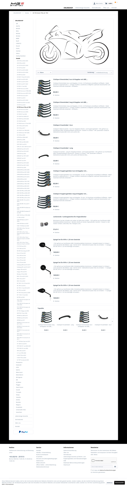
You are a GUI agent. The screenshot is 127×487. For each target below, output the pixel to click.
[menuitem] (98, 3)
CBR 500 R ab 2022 (21, 153)
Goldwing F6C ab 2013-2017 (23, 267)
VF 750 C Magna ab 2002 (23, 311)
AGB (65, 460)
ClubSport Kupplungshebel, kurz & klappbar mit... (70, 171)
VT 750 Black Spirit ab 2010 (23, 341)
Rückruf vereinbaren (42, 454)
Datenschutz (40, 460)
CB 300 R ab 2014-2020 (22, 72)
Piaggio (18, 385)
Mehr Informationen (8, 484)
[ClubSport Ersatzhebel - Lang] (44, 156)
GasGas (18, 51)
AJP (17, 23)
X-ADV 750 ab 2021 (21, 355)
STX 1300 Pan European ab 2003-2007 (23, 307)
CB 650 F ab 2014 (21, 98)
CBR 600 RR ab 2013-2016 (23, 177)
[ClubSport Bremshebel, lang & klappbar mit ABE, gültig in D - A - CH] (44, 110)
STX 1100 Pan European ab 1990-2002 (23, 300)
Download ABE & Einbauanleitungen (74, 463)
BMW (17, 38)
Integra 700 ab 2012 (22, 269)
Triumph (18, 392)
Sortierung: (91, 72)
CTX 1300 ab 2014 (21, 248)
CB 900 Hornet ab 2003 (22, 112)
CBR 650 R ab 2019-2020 (23, 163)
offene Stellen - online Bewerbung (46, 465)
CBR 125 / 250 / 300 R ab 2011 (24, 146)
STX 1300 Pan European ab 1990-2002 (23, 304)
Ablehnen (109, 482)
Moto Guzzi (19, 372)
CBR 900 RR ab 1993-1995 (23, 181)
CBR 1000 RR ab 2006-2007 (23, 193)
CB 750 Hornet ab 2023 (22, 109)
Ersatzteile (19, 407)
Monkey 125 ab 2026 (22, 274)
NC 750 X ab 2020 (21, 290)
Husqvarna (19, 362)
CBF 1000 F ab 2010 (21, 144)
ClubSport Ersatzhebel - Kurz (63, 125)
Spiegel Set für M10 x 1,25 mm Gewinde (66, 239)
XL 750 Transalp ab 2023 (23, 360)
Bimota (18, 33)
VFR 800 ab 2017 (21, 320)
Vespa (18, 395)
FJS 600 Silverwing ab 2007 (23, 251)
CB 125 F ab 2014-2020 (22, 70)
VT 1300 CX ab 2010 (22, 343)
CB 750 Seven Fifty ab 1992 (24, 107)
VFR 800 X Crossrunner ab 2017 (23, 330)
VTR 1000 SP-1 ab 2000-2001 (24, 346)
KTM (17, 367)
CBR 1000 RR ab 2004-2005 (23, 190)
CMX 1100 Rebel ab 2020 (23, 226)
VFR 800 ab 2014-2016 (22, 318)
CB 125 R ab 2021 (21, 67)
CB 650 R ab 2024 (21, 105)
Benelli (18, 28)
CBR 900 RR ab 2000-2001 (23, 186)
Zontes (18, 400)
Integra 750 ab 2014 (22, 271)
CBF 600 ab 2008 (21, 139)
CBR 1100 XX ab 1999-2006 (23, 215)
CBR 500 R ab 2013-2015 (23, 149)
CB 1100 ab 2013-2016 (22, 125)
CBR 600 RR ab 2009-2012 (23, 174)
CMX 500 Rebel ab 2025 (22, 223)
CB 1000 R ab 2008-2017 (23, 116)
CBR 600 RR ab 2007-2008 (23, 172)
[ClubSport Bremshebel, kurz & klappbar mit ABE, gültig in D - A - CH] (44, 87)
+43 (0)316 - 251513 (16, 457)
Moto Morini (19, 375)
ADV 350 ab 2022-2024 (22, 61)
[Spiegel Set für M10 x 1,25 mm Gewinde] (44, 247)
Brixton (18, 36)
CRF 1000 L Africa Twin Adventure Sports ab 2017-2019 (23, 233)
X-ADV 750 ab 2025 (21, 357)
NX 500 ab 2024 (21, 297)
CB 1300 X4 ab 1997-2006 (23, 132)
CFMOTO (18, 43)
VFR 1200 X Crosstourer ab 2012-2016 (23, 334)
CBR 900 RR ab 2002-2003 (23, 188)
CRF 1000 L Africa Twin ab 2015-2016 (23, 228)
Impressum (67, 465)
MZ (17, 380)
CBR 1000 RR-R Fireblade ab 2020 (23, 208)
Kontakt (17, 426)
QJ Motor (18, 382)
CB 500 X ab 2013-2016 (22, 81)
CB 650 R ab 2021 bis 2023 (23, 102)
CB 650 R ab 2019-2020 (22, 100)
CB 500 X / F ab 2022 (22, 86)
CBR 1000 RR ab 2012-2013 (23, 197)
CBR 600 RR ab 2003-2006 (23, 170)
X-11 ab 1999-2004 (21, 353)
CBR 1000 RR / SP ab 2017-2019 (23, 204)
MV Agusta (19, 377)
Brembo (18, 402)
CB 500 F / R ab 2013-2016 (23, 77)
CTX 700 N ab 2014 (21, 246)
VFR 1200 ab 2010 (21, 350)
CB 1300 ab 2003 (21, 135)
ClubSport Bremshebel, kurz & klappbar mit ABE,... (70, 79)
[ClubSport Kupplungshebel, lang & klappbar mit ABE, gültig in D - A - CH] (44, 202)
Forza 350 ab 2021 (21, 258)
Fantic (18, 48)
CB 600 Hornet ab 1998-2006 (24, 91)
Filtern (41, 72)
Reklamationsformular (42, 467)
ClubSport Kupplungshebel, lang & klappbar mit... (70, 194)
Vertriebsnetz (19, 419)
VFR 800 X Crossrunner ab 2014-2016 (23, 327)
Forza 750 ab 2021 (21, 260)
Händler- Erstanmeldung (43, 452)
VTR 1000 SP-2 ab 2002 (22, 348)
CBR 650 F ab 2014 (21, 160)
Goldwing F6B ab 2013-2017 (23, 264)
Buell (17, 41)
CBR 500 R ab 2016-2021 (23, 151)
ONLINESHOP (19, 20)
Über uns (18, 423)
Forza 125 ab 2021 (21, 253)
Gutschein (19, 412)
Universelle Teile (21, 410)
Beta (17, 31)
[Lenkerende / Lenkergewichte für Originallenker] (44, 225)
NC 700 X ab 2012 (21, 285)
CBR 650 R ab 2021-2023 (23, 165)
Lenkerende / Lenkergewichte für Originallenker (69, 217)
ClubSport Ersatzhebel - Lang (63, 148)
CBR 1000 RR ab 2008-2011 (23, 195)
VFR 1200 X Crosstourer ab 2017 (23, 338)
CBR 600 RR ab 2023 (22, 179)
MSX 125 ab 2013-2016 (22, 276)
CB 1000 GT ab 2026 (22, 114)
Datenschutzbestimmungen (108, 470)
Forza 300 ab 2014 (21, 255)
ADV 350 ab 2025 (21, 63)
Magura (18, 405)
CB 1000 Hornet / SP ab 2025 (24, 123)
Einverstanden (119, 482)
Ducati (18, 46)
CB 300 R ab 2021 (21, 74)
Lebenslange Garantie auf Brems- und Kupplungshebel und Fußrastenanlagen (75, 458)
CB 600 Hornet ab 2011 (22, 95)
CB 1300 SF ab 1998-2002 (23, 130)
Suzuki (18, 390)
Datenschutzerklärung (70, 450)
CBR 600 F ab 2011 (21, 158)
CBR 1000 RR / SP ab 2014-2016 (23, 200)
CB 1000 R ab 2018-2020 (23, 119)
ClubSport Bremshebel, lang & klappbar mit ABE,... (70, 102)
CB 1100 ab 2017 (21, 128)
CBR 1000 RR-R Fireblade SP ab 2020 (23, 212)
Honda (18, 58)
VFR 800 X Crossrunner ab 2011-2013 (23, 323)
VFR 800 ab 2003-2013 (22, 315)
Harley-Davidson (21, 56)
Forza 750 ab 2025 (21, 262)
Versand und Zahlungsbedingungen (46, 458)
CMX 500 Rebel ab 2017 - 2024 (23, 220)
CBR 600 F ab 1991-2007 (23, 156)
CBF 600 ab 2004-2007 (22, 137)
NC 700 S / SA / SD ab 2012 (23, 283)
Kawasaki (18, 365)
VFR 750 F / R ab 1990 (22, 313)
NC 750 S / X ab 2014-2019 (23, 288)
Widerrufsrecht (40, 463)
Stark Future (19, 387)
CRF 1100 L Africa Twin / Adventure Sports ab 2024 (23, 243)
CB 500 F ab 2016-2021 (22, 79)
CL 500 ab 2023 (20, 217)
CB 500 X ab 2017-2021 (22, 84)
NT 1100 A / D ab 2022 (22, 295)
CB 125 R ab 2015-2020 (22, 65)
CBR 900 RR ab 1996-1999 (23, 183)
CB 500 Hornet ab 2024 (22, 88)
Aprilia (18, 26)
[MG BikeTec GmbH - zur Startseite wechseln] (17, 4)
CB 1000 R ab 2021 (21, 121)
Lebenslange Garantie (21, 416)
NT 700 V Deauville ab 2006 (23, 292)
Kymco (18, 370)
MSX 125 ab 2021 (21, 281)
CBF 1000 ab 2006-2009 (22, 142)
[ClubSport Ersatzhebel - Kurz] (44, 133)
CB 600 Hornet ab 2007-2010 (24, 93)
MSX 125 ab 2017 (21, 278)
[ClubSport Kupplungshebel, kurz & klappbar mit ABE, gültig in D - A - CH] (44, 179)
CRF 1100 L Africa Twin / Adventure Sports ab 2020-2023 (23, 238)
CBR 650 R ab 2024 (21, 167)
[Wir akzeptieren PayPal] (23, 432)
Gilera (18, 53)
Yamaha (18, 397)
